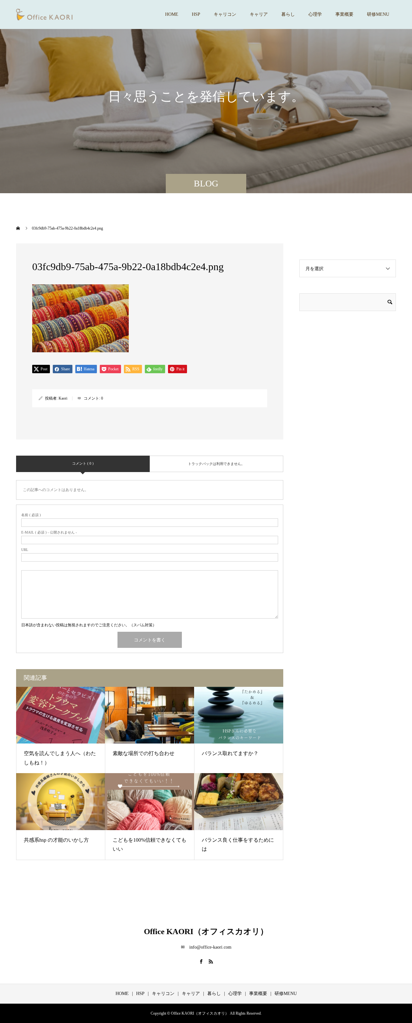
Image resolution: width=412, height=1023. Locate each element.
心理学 (315, 14)
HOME (171, 14)
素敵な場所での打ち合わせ (143, 753)
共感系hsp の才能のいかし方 (56, 840)
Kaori (63, 398)
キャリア (259, 14)
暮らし (288, 14)
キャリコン (225, 14)
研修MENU (378, 14)
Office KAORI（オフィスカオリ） (206, 931)
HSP (196, 14)
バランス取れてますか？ (230, 753)
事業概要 (344, 14)
